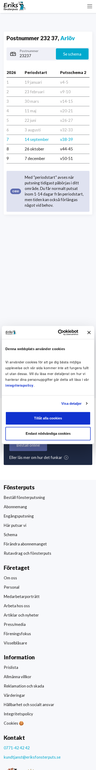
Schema (10, 534)
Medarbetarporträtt (22, 596)
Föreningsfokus (17, 633)
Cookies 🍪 (14, 723)
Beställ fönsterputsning (24, 497)
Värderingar (14, 695)
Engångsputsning (19, 516)
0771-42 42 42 (17, 747)
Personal (11, 587)
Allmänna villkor (17, 676)
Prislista (11, 667)
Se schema (72, 54)
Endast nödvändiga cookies (48, 433)
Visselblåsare (15, 643)
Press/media (15, 624)
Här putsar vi (15, 525)
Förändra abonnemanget (25, 543)
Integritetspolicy (18, 713)
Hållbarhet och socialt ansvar (29, 704)
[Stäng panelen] (89, 332)
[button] (89, 6)
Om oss (10, 577)
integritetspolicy (19, 385)
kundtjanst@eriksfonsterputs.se (32, 757)
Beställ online (28, 445)
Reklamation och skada (24, 686)
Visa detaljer (71, 403)
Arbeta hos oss (17, 605)
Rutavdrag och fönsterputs (27, 553)
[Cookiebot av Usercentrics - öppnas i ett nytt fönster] (59, 332)
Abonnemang (15, 506)
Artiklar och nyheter (21, 615)
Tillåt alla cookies (48, 418)
